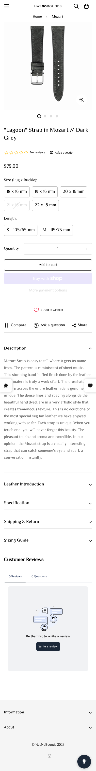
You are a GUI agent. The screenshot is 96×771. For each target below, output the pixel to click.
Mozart (57, 17)
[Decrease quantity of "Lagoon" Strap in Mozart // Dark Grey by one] (29, 249)
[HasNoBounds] (48, 6)
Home (37, 17)
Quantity (11, 249)
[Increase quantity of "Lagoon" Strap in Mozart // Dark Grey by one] (86, 249)
